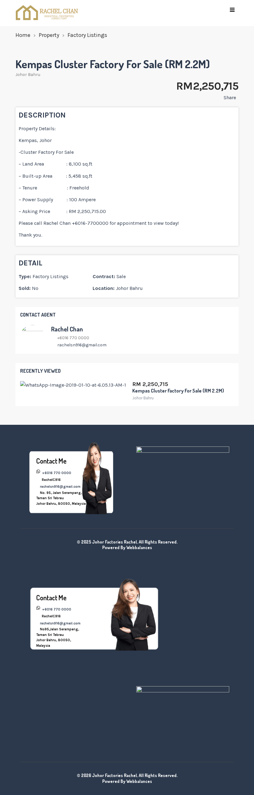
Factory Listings (87, 35)
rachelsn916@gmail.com (82, 345)
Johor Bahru (27, 74)
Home (22, 35)
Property (49, 35)
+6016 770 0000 (56, 473)
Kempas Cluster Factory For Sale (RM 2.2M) (178, 391)
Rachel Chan (67, 329)
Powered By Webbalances (127, 547)
